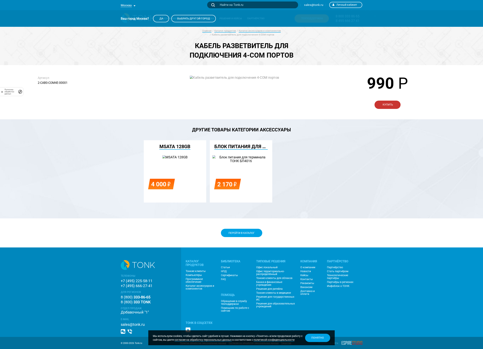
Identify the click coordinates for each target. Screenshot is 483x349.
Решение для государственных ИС (275, 298)
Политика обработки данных (9, 92)
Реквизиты (307, 283)
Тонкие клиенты (196, 271)
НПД (224, 271)
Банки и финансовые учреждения (269, 283)
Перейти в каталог (241, 232)
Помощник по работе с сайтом (235, 309)
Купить (387, 104)
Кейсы (304, 275)
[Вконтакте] (188, 329)
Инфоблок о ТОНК (338, 286)
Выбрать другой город (193, 18)
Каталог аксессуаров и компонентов (260, 30)
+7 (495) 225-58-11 (136, 281)
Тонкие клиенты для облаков (274, 278)
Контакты (306, 279)
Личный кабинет (346, 4)
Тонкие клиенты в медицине (273, 292)
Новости (305, 271)
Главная (207, 30)
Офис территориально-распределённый (270, 273)
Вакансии (306, 287)
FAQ (223, 279)
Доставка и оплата (307, 292)
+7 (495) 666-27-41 (136, 286)
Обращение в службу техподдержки (234, 302)
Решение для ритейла (269, 288)
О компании (307, 267)
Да (161, 18)
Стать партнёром (337, 271)
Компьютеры (194, 275)
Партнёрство (335, 267)
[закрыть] (2, 92)
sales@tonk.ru (313, 5)
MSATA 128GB (174, 146)
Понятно (317, 337)
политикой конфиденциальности (274, 339)
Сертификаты (229, 275)
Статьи (225, 267)
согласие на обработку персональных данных (203, 339)
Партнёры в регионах (340, 282)
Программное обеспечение (194, 280)
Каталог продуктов (225, 30)
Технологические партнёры (337, 277)
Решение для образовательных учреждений (275, 305)
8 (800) (135, 297)
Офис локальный (267, 267)
